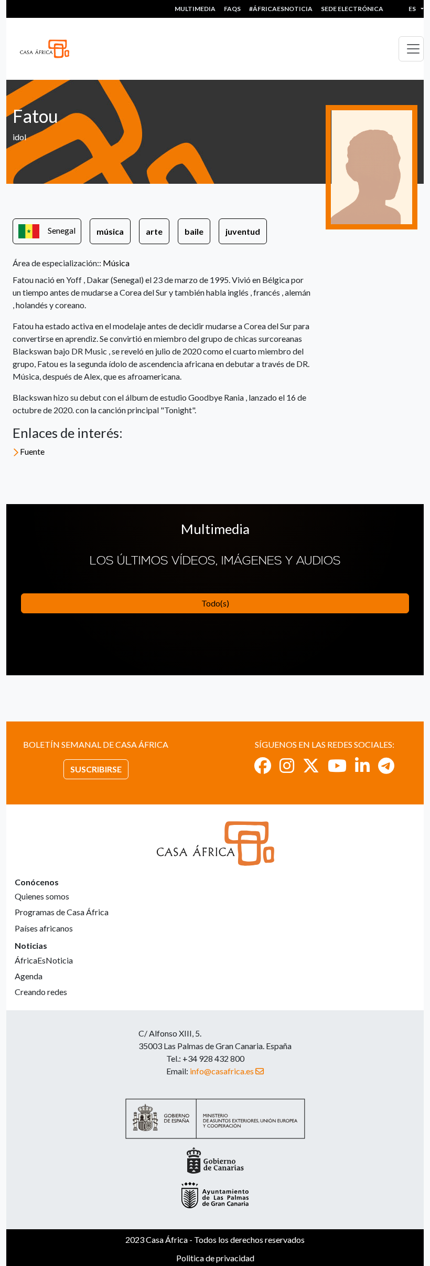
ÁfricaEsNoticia (44, 960)
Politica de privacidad (215, 1258)
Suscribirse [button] (96, 769)
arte (154, 231)
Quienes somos (42, 896)
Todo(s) (215, 603)
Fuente (32, 451)
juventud (242, 231)
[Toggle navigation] (411, 48)
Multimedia (195, 9)
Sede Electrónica (352, 9)
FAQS (232, 9)
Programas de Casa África (62, 912)
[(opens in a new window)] (262, 765)
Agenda (28, 976)
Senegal (62, 230)
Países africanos (44, 928)
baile (194, 231)
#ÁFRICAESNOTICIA (281, 9)
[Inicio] (48, 48)
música (110, 231)
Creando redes (41, 992)
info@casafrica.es (222, 1071)
